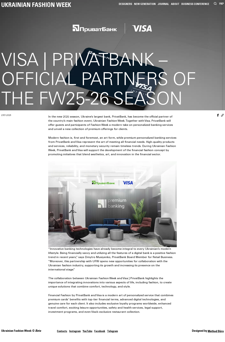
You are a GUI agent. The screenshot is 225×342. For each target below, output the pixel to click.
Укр (221, 3)
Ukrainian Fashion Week (36, 5)
